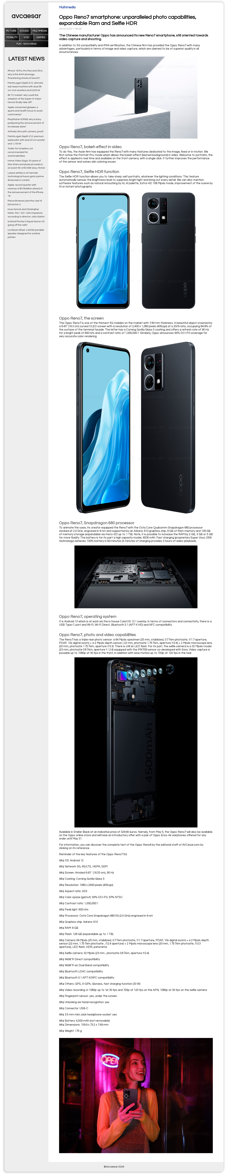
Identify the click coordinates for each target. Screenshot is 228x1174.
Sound (24, 31)
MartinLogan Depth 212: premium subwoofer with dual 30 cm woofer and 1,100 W (26, 140)
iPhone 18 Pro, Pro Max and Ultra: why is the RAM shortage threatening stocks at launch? (25, 74)
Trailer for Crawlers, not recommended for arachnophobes (20, 152)
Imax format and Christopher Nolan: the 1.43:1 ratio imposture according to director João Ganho (26, 213)
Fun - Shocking (26, 44)
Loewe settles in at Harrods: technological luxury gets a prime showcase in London (26, 176)
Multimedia (40, 31)
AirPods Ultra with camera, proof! (25, 131)
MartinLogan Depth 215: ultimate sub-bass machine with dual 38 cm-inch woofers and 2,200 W (25, 86)
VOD (26, 37)
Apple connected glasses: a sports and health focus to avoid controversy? (25, 111)
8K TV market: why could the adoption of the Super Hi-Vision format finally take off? (24, 99)
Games (41, 37)
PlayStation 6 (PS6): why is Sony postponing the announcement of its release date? (26, 123)
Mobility (12, 37)
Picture (11, 31)
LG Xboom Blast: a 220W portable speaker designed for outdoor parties (26, 234)
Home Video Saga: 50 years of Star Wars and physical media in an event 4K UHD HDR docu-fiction (26, 164)
